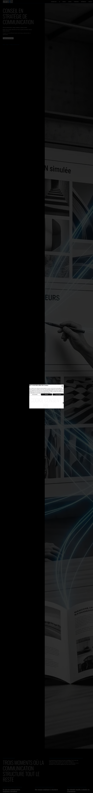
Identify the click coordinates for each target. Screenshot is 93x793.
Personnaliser (35, 394)
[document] (46, 396)
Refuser (46, 394)
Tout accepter (58, 394)
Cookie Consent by (45, 402)
